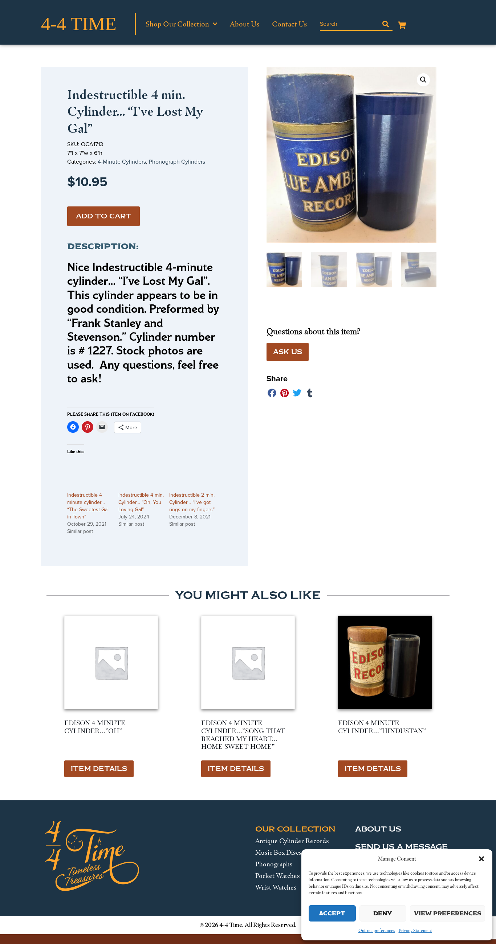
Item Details (99, 769)
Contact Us (289, 24)
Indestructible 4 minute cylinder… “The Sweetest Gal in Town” (88, 506)
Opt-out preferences (376, 930)
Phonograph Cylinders (177, 161)
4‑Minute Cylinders (122, 161)
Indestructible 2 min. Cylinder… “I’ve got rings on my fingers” (192, 502)
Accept (332, 913)
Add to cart (103, 216)
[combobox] (349, 24)
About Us (244, 24)
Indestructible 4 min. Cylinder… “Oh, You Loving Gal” (141, 502)
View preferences (447, 913)
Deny (382, 913)
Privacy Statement (415, 930)
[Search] (386, 24)
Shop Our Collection (177, 24)
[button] (481, 858)
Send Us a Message (401, 846)
